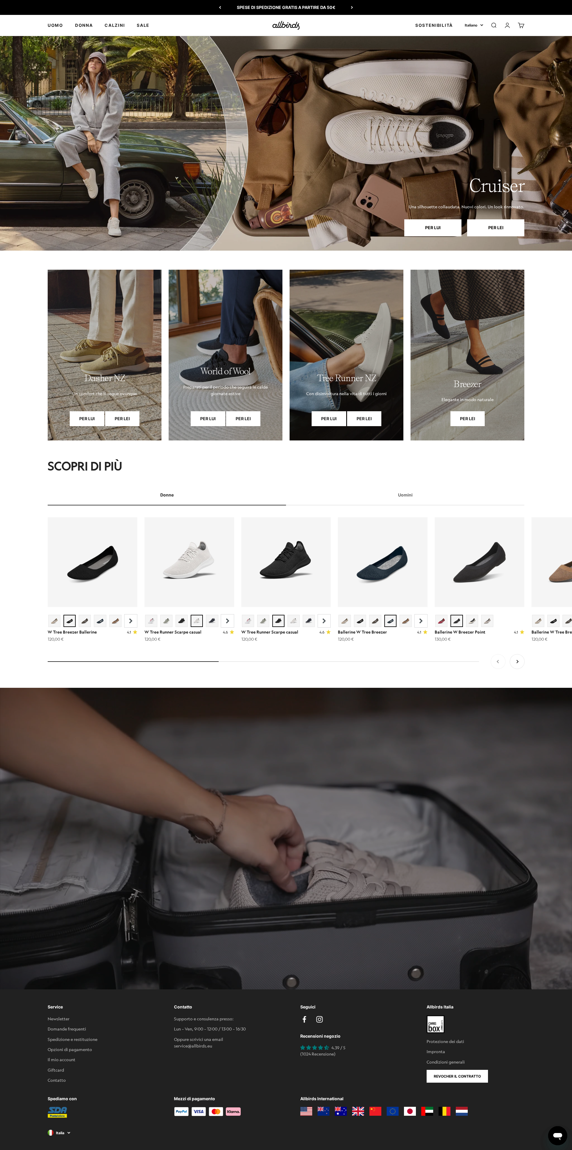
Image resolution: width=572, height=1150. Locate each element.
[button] (130, 621)
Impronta (436, 1051)
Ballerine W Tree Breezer (362, 631)
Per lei (495, 227)
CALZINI (115, 25)
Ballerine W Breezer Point (460, 631)
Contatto (57, 1080)
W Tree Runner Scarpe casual (172, 631)
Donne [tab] (167, 494)
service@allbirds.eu (193, 1045)
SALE (143, 25)
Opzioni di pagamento (70, 1049)
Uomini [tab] (405, 494)
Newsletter (58, 1018)
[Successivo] (352, 7)
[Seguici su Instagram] (319, 1019)
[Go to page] (104, 355)
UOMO (55, 25)
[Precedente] (220, 7)
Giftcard (56, 1070)
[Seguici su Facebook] (304, 1019)
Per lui (433, 227)
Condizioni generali (446, 1061)
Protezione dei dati (445, 1041)
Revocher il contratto (457, 1076)
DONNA (84, 25)
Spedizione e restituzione (72, 1039)
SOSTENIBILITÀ (434, 25)
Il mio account (61, 1059)
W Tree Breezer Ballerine (72, 631)
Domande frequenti (67, 1028)
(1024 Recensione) (317, 1053)
